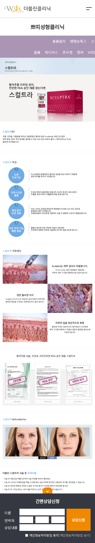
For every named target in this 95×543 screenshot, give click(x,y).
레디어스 (51, 52)
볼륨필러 (59, 41)
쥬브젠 (67, 52)
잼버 (80, 52)
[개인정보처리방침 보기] (75, 535)
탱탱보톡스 (78, 41)
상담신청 (78, 519)
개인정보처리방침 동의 (44, 535)
